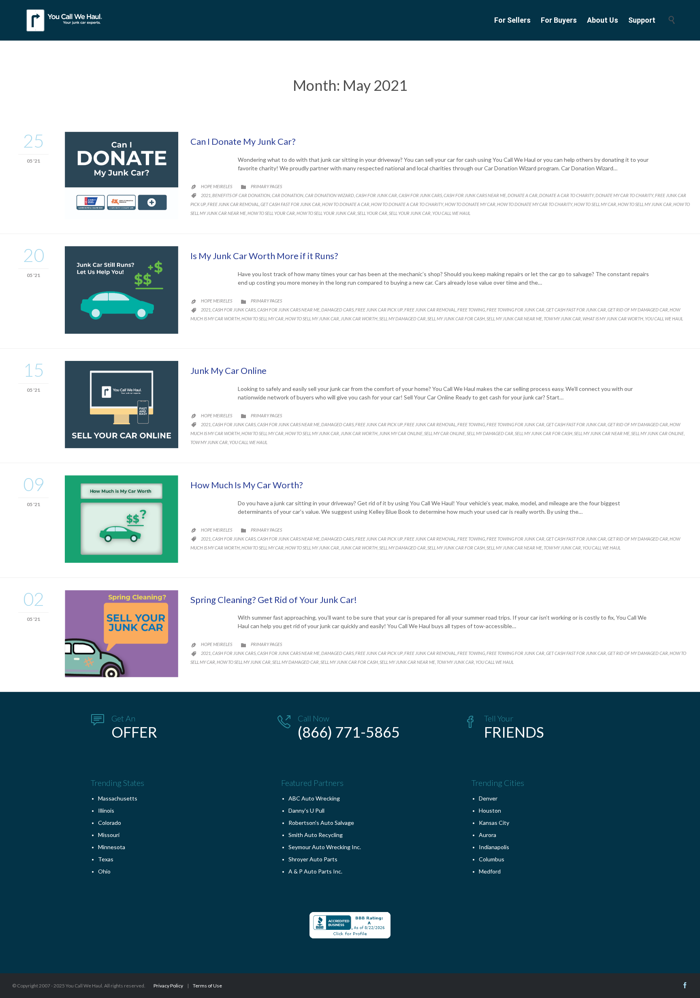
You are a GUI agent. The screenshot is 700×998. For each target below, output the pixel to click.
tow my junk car (562, 318)
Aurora (487, 834)
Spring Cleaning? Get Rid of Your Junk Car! (273, 599)
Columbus (491, 859)
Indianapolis (494, 846)
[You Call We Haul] (64, 20)
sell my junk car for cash (456, 318)
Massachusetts (117, 798)
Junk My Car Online (228, 370)
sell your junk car (410, 213)
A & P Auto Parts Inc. (315, 871)
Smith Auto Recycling (315, 834)
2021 (206, 195)
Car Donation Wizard (329, 195)
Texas (105, 859)
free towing (471, 309)
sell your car (372, 213)
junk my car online (401, 433)
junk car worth (359, 318)
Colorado (109, 822)
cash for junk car (376, 195)
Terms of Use (207, 986)
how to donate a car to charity (407, 204)
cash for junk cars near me (475, 195)
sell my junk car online (657, 433)
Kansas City (494, 822)
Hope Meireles (216, 186)
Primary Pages (266, 186)
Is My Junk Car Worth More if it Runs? (264, 255)
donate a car (523, 195)
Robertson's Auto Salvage (321, 822)
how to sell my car (595, 204)
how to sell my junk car (645, 204)
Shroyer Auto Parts (312, 859)
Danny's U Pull (306, 810)
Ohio (104, 871)
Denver (488, 798)
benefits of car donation (241, 195)
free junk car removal (233, 204)
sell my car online (444, 433)
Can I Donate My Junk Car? (243, 141)
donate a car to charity (566, 195)
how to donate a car (345, 204)
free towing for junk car (515, 309)
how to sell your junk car (326, 213)
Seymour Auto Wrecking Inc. (324, 846)
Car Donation (287, 195)
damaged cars (337, 309)
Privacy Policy (168, 986)
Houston (490, 810)
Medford (490, 871)
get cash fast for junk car (290, 204)
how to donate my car (470, 204)
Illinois (106, 810)
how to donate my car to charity (534, 204)
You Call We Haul (451, 213)
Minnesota (111, 846)
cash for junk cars (420, 195)
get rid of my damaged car (638, 309)
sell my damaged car (402, 318)
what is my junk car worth (613, 318)
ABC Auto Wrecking (314, 798)
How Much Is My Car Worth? (246, 484)
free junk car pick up (379, 309)
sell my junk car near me (514, 318)
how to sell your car (271, 213)
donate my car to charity (624, 195)
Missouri (109, 834)
